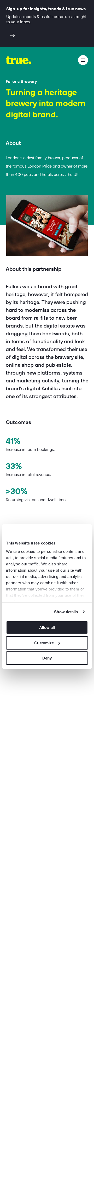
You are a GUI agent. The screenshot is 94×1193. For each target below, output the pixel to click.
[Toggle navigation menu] (83, 60)
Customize (44, 643)
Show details (66, 612)
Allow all (47, 627)
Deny (47, 658)
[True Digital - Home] (18, 60)
